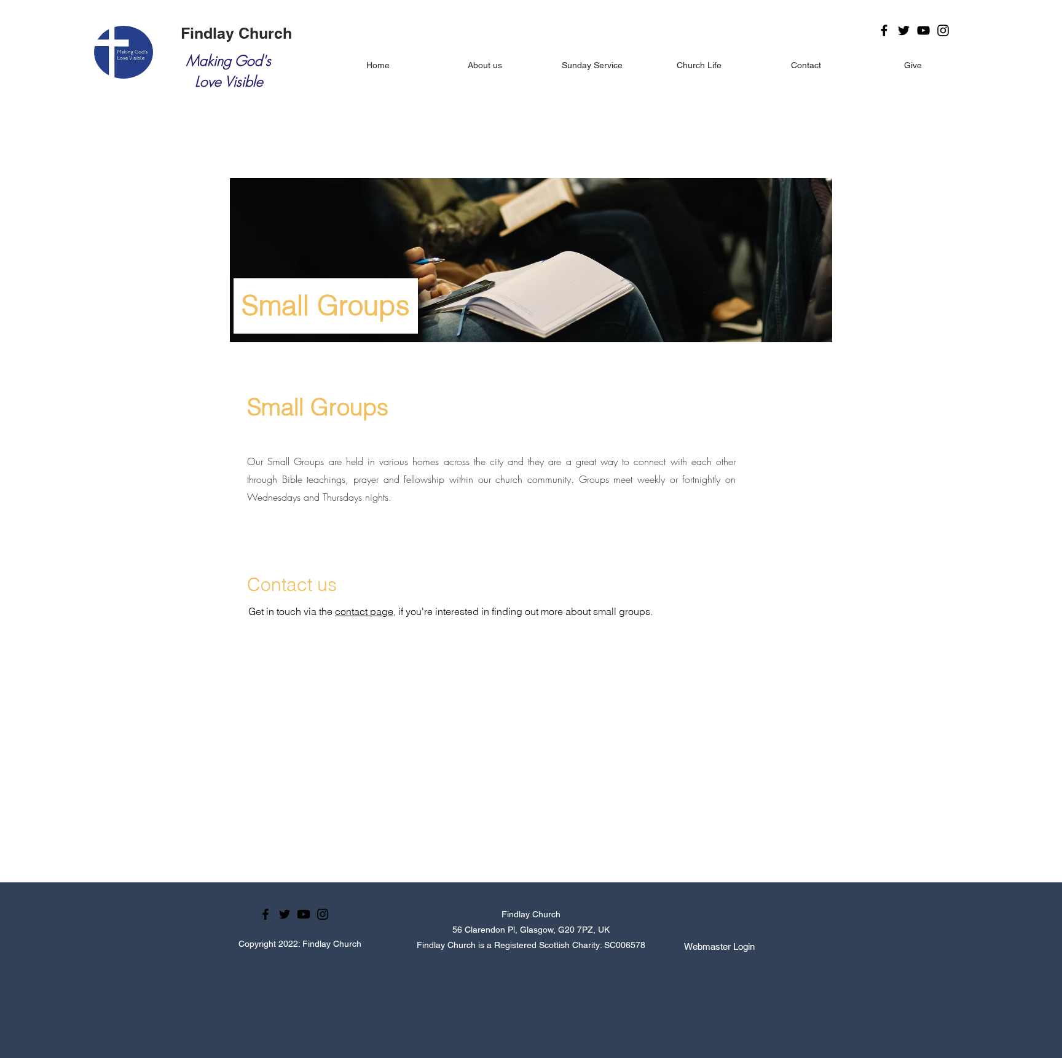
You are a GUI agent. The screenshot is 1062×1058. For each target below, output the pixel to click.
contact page (364, 611)
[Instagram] (943, 30)
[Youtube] (303, 914)
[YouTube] (923, 30)
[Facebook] (884, 30)
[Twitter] (903, 30)
